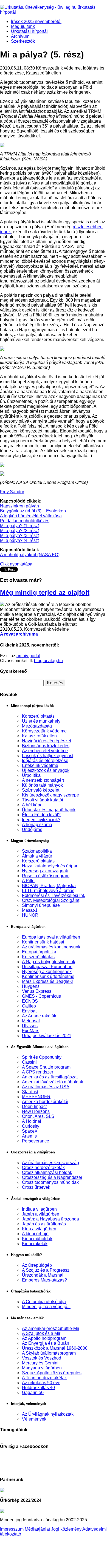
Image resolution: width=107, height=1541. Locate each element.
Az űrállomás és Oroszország (50, 1162)
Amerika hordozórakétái (45, 1101)
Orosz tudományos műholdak (50, 1182)
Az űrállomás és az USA (45, 1086)
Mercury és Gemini (40, 1363)
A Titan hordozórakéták (44, 1377)
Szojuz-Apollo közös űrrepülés (51, 1372)
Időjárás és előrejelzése (45, 760)
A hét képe (32, 805)
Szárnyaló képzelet (40, 790)
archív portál (28, 655)
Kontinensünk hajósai (43, 942)
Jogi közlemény (66, 1529)
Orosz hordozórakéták (43, 1167)
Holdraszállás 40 (38, 1387)
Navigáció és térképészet (46, 740)
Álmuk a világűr (37, 856)
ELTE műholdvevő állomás (48, 890)
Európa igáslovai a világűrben (51, 937)
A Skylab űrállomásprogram (49, 1353)
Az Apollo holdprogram (44, 1338)
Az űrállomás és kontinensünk (51, 947)
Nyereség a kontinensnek (47, 971)
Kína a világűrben (39, 1229)
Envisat (29, 1011)
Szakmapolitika (37, 851)
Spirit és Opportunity (41, 1057)
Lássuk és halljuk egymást (47, 755)
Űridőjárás (32, 829)
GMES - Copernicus (41, 996)
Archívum (20, 36)
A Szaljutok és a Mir (41, 1333)
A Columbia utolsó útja (44, 1301)
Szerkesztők (23, 41)
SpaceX (30, 1131)
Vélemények (34, 1419)
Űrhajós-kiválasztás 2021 (46, 1035)
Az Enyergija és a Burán (45, 1343)
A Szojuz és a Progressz (45, 1270)
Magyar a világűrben (42, 1368)
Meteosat (31, 1020)
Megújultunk (23, 26)
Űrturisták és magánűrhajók (48, 809)
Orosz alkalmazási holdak (47, 1172)
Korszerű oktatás (38, 716)
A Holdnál (31, 1121)
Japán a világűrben (40, 1214)
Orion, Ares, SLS (38, 1116)
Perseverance (35, 1141)
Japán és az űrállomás (44, 1224)
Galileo (29, 1006)
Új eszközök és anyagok (45, 770)
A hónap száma (37, 824)
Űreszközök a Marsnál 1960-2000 (55, 1348)
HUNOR (30, 915)
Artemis (29, 1136)
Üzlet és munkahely (41, 721)
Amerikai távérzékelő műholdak (52, 1082)
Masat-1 (30, 910)
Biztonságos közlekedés (45, 745)
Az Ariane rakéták (39, 1016)
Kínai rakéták (34, 1243)
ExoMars (30, 1030)
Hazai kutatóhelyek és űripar (49, 866)
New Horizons (36, 1111)
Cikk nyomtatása (16, 564)
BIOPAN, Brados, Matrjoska (49, 885)
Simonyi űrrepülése (41, 905)
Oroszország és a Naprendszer (52, 1177)
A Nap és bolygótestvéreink (48, 961)
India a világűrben (39, 1209)
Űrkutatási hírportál (29, 31)
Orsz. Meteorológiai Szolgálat (50, 900)
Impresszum (12, 1529)
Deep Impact (34, 1106)
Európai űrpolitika (39, 952)
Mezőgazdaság (37, 726)
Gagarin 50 (33, 1392)
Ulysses (30, 1025)
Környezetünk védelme (44, 731)
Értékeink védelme (40, 765)
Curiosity (30, 1126)
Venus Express (36, 991)
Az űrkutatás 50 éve (41, 1382)
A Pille (28, 880)
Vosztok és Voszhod (41, 1358)
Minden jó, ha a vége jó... (46, 1306)
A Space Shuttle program (46, 1067)
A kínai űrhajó (35, 1233)
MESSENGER (36, 1096)
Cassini (29, 1062)
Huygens (31, 986)
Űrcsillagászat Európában (47, 966)
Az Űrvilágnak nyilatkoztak (48, 1414)
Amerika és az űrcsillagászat (50, 1077)
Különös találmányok (42, 785)
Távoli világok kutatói (42, 800)
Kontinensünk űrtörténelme (48, 976)
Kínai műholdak (37, 1238)
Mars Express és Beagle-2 (47, 981)
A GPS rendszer (37, 1072)
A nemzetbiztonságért (43, 780)
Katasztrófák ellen (39, 736)
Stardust (30, 1091)
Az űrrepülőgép (37, 1265)
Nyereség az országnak (45, 870)
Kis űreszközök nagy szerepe (50, 795)
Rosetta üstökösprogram (45, 875)
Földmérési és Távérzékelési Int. (53, 895)
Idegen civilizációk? (41, 819)
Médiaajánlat (37, 1529)
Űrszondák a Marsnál (42, 1275)
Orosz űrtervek (36, 1187)
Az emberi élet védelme (45, 750)
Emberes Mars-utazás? (44, 1280)
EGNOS (30, 1001)
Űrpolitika (31, 775)
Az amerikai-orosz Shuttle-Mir (50, 1328)
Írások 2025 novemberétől (36, 21)
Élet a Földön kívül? (41, 814)
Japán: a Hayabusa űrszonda (50, 1219)
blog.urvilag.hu (48, 660)
